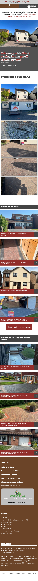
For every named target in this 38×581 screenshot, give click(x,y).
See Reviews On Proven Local (17, 502)
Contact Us (7, 529)
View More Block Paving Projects (19, 327)
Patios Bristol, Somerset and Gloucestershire (19, 548)
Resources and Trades (11, 531)
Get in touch (7, 533)
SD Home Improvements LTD (12, 12)
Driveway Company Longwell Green (19, 13)
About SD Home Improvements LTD (15, 520)
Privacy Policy (7, 522)
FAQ (4, 527)
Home (5, 518)
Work (26, 12)
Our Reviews (7, 524)
